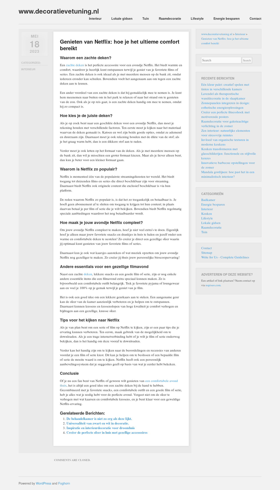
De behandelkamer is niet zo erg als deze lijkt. (99, 418)
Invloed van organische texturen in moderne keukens (225, 141)
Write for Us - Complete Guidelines (225, 257)
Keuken (206, 213)
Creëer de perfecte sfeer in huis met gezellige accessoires (106, 432)
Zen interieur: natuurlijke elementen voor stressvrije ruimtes (225, 132)
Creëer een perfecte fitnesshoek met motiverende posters (225, 114)
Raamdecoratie (170, 18)
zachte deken (75, 65)
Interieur (95, 18)
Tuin (145, 18)
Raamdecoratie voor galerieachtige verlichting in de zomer (224, 123)
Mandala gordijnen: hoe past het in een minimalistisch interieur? (227, 174)
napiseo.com (213, 285)
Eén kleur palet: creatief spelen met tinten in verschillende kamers (225, 86)
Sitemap (206, 252)
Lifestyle (197, 18)
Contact (255, 18)
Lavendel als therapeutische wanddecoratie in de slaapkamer (223, 95)
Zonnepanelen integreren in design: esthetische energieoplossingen (225, 105)
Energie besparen (227, 18)
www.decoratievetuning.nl (59, 11)
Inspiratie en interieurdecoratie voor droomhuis (100, 427)
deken (88, 274)
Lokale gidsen (122, 18)
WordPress (43, 483)
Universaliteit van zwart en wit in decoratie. (97, 423)
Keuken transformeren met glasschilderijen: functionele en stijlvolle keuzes (228, 153)
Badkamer (208, 199)
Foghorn (64, 483)
